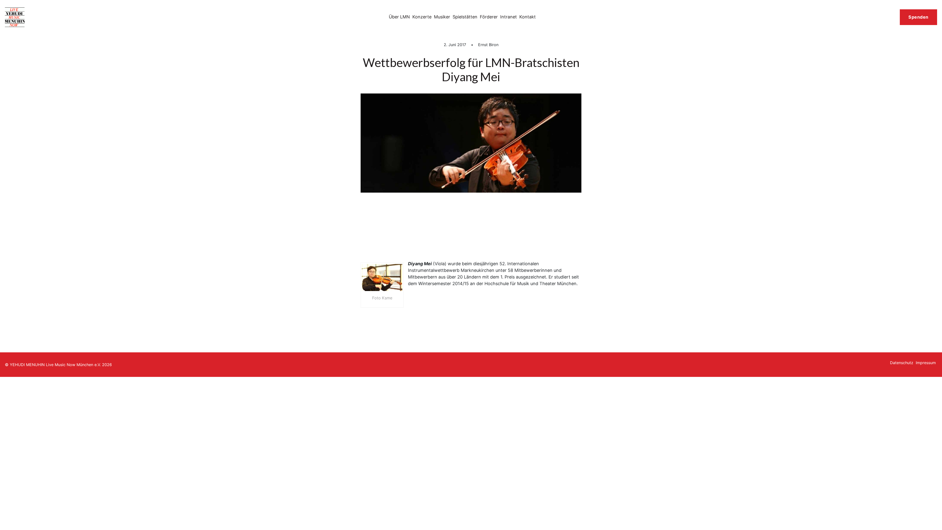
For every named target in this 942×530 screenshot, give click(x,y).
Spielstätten (465, 16)
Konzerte (422, 16)
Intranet (508, 16)
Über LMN (399, 16)
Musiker (442, 16)
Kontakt (527, 16)
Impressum (926, 362)
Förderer (489, 16)
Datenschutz (901, 362)
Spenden (918, 17)
